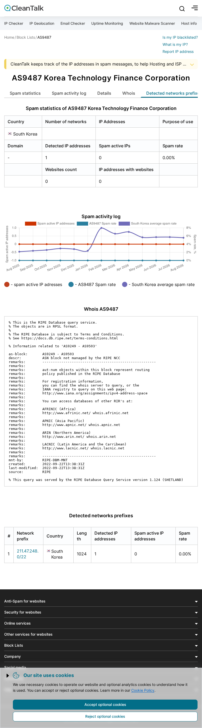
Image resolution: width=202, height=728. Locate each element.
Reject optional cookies (105, 716)
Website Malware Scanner (152, 23)
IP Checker (13, 23)
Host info (189, 23)
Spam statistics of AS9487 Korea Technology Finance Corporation (101, 108)
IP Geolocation (41, 23)
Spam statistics (25, 93)
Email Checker (72, 23)
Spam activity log (69, 93)
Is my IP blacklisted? (180, 37)
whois (128, 93)
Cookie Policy (142, 690)
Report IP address (178, 51)
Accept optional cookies (105, 704)
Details (104, 93)
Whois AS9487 (101, 309)
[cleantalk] (24, 8)
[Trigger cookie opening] (8, 675)
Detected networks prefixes (101, 515)
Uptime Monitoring (107, 23)
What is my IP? (175, 44)
